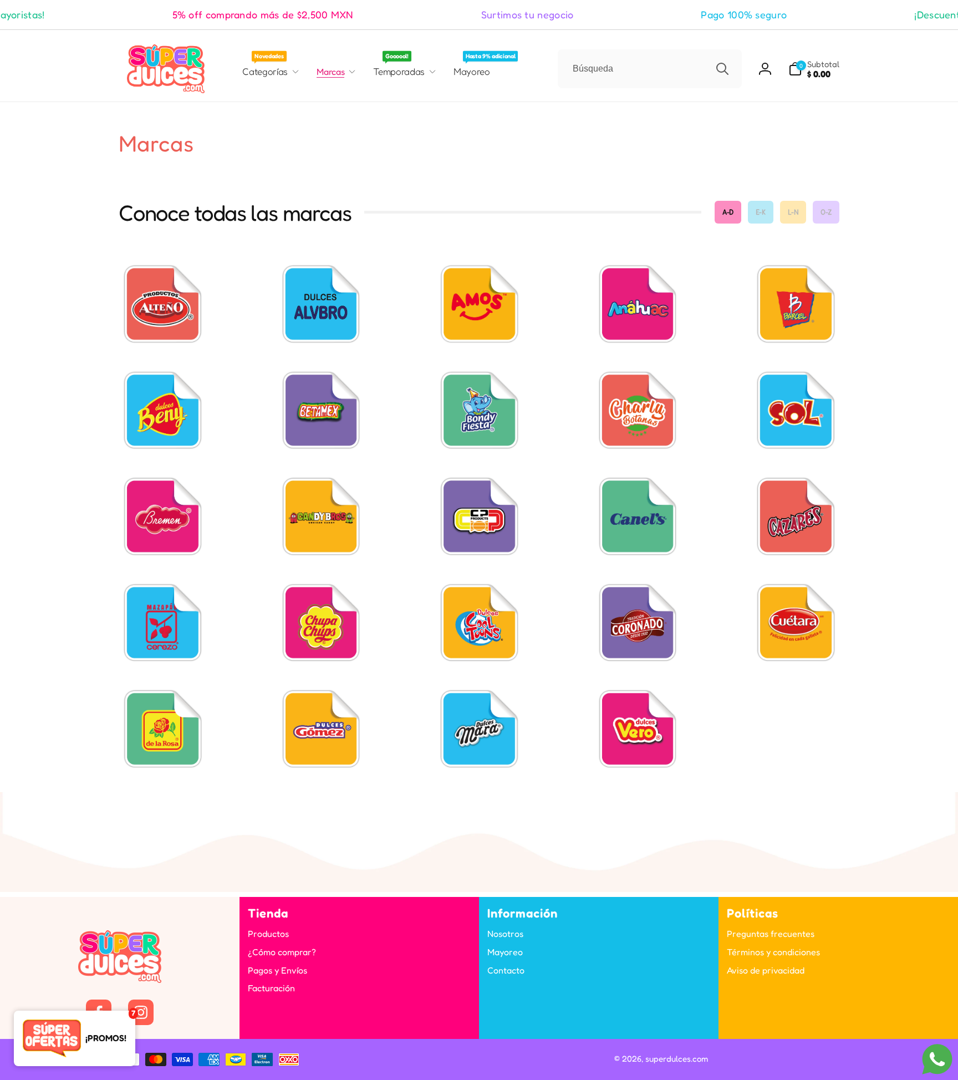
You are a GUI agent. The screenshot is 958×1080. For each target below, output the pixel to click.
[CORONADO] (637, 622)
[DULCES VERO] (637, 728)
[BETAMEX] (321, 410)
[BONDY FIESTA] (479, 410)
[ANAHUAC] (637, 303)
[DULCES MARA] (479, 728)
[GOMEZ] (321, 728)
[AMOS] (479, 303)
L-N (793, 211)
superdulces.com (676, 1058)
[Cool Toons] (479, 622)
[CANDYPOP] (479, 516)
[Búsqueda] (722, 69)
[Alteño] (162, 303)
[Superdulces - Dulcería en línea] (119, 979)
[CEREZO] (162, 622)
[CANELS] (637, 516)
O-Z (826, 211)
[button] (813, 69)
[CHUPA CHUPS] (321, 622)
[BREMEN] (162, 516)
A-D (727, 211)
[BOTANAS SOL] (795, 410)
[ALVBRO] (321, 303)
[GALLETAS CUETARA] (795, 622)
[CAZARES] (795, 516)
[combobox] (650, 68)
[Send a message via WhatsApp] (937, 1059)
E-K (761, 211)
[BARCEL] (795, 303)
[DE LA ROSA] (162, 728)
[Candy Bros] (321, 516)
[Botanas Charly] (637, 410)
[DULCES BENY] (162, 410)
